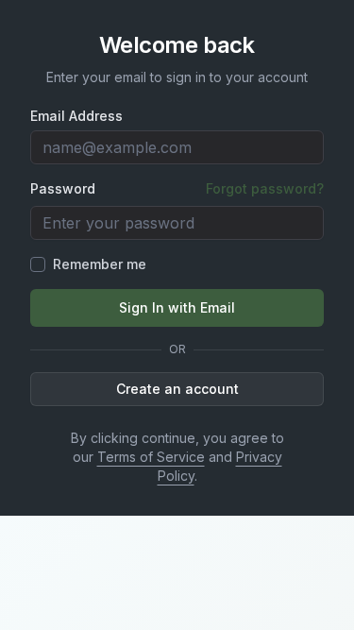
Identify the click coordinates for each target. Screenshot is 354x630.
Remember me (99, 264)
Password (62, 189)
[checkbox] (37, 264)
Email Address (76, 116)
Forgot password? (265, 188)
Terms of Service (151, 457)
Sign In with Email (177, 307)
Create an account (177, 389)
